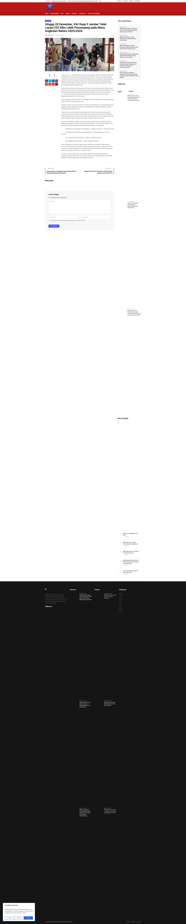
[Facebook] (46, 80)
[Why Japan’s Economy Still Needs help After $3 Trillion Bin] (98, 753)
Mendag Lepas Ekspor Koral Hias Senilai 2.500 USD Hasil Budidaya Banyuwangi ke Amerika (128, 30)
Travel (120, 608)
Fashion (121, 599)
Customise (9, 918)
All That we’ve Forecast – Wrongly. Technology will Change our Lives (110, 811)
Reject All (19, 918)
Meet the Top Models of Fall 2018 (130, 534)
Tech (120, 604)
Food (120, 601)
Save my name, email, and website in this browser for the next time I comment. (68, 220)
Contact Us (138, 921)
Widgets (133, 921)
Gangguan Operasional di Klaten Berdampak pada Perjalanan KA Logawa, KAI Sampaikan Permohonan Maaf (128, 65)
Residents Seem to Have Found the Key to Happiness (130, 543)
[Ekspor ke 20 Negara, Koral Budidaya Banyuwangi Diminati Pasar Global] (122, 254)
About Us (129, 921)
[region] (19, 912)
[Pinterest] (56, 80)
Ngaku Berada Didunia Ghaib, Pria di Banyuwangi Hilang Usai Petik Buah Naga (131, 561)
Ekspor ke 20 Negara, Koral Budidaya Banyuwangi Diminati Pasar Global (128, 38)
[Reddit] (49, 84)
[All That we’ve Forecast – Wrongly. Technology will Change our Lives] (98, 860)
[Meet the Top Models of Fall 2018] (129, 476)
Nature (120, 611)
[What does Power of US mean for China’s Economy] (98, 646)
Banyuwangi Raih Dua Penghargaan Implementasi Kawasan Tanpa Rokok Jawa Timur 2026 (129, 55)
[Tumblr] (56, 84)
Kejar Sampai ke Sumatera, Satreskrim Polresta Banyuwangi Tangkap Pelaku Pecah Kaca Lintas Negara (129, 75)
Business (48, 21)
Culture (120, 596)
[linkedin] (53, 80)
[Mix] (53, 84)
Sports (120, 606)
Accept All (28, 918)
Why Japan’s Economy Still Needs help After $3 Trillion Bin (109, 704)
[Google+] (46, 84)
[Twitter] (49, 80)
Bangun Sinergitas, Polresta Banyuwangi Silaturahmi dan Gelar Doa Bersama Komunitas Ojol (81, 1)
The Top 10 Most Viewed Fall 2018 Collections (130, 571)
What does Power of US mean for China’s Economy (131, 552)
